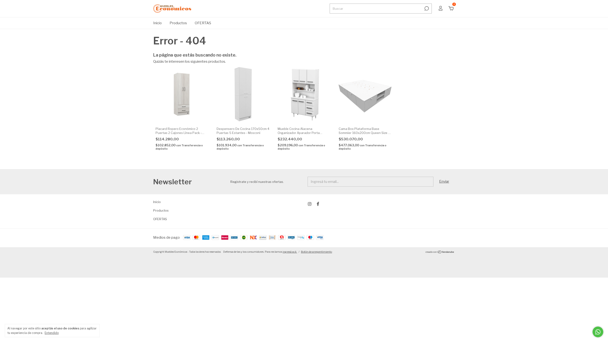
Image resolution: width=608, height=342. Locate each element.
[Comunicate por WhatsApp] (598, 332)
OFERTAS (203, 23)
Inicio (157, 23)
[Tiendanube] (440, 252)
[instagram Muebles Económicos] (310, 204)
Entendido (52, 333)
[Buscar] (426, 8)
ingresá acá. (290, 251)
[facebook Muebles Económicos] (318, 204)
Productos (178, 23)
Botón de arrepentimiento (316, 251)
